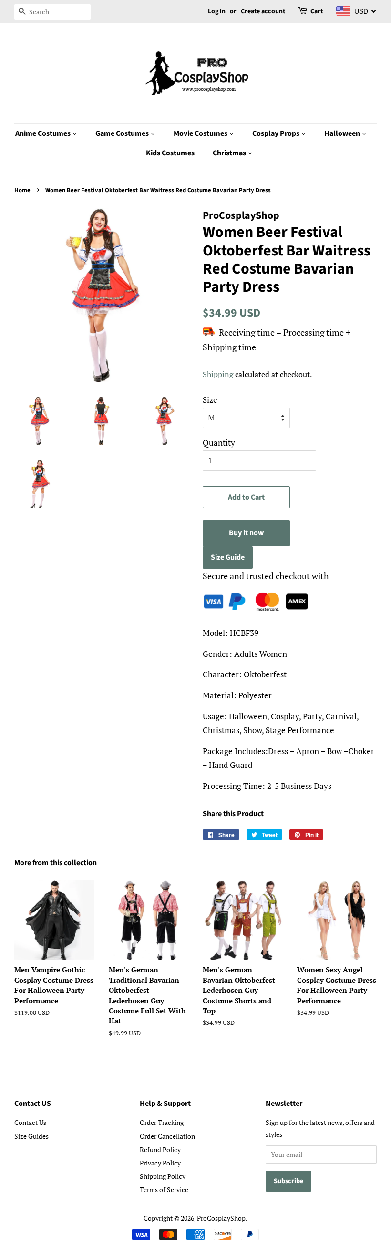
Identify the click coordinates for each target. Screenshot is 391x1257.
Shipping (218, 374)
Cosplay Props (276, 133)
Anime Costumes (43, 133)
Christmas (230, 153)
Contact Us (30, 1122)
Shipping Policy (162, 1176)
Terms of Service (164, 1189)
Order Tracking (162, 1122)
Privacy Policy (160, 1162)
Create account (263, 11)
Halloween (342, 133)
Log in (217, 11)
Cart (316, 11)
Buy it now (246, 533)
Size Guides (31, 1136)
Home (22, 190)
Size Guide (228, 557)
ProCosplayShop (221, 1218)
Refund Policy (160, 1149)
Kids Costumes (170, 153)
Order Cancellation (167, 1136)
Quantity (219, 442)
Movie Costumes (201, 133)
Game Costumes (122, 133)
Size (210, 399)
